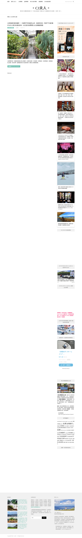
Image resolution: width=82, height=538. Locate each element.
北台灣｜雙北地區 (10, 27)
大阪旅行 (67, 426)
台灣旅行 (70, 424)
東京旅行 (66, 438)
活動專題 (41, 1)
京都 (73, 421)
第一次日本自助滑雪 (67, 440)
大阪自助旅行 (71, 426)
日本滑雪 (70, 433)
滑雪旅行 (61, 440)
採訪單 (68, 408)
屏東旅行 (64, 427)
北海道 (58, 424)
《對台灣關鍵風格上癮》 (61, 394)
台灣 (64, 423)
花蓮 (64, 442)
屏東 (62, 427)
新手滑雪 (68, 427)
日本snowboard (63, 430)
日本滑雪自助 (69, 434)
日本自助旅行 (63, 436)
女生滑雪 (59, 427)
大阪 (65, 426)
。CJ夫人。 (41, 8)
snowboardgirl (64, 421)
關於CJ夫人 (13, 1)
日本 (59, 430)
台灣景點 (62, 426)
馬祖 (70, 442)
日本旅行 (62, 433)
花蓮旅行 (66, 442)
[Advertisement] (66, 468)
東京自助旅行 (71, 438)
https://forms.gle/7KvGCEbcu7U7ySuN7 (66, 414)
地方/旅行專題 (33, 1)
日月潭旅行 (71, 427)
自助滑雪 (60, 442)
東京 (63, 438)
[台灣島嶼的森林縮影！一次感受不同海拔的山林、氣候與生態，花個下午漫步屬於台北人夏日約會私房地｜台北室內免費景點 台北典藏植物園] (30, 44)
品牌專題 (26, 1)
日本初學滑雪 (68, 430)
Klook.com (9, 73)
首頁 (8, 1)
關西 (69, 442)
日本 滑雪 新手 (63, 434)
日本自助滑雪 (47, 1)
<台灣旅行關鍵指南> (62, 399)
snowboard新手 (69, 421)
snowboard (59, 421)
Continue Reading (15, 66)
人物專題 (20, 1)
